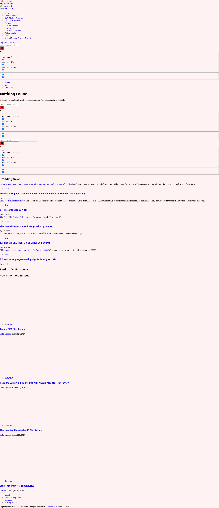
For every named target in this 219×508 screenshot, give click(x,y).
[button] (6, 9)
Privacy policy (11, 502)
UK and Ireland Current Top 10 (18, 38)
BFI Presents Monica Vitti (11, 201)
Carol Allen (5, 490)
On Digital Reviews (13, 20)
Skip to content (6, 1)
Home (7, 13)
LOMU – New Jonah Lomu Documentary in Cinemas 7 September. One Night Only (35, 184)
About (7, 495)
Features (8, 23)
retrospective (15, 30)
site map (8, 500)
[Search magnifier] (2, 48)
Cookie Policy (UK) (13, 497)
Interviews (13, 25)
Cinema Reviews (11, 15)
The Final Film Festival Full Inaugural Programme (22, 217)
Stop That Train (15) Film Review (17, 485)
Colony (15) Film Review (12, 329)
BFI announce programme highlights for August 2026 (23, 250)
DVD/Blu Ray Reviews (14, 18)
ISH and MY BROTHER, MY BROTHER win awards (21, 233)
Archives (12, 28)
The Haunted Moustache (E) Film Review (21, 430)
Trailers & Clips (11, 33)
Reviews (8, 324)
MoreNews (52, 506)
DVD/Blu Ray (10, 378)
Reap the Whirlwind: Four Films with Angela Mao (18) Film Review (34, 382)
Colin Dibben (6, 334)
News (7, 35)
